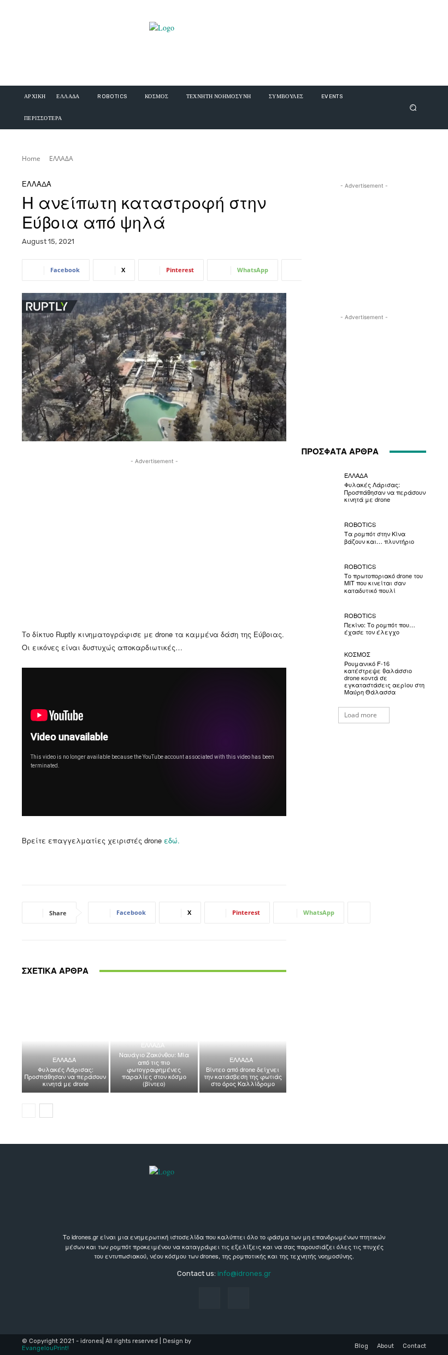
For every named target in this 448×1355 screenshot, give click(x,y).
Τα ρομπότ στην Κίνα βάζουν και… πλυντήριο (379, 537)
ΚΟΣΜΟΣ (357, 654)
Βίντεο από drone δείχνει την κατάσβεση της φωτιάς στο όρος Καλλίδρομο (243, 1076)
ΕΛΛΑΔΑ (61, 158)
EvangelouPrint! (45, 1348)
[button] (413, 107)
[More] (292, 270)
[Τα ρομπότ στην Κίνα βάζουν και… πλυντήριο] (320, 532)
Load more (360, 715)
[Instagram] (238, 1298)
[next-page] (46, 1111)
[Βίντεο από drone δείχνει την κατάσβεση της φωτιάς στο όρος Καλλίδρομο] (242, 1040)
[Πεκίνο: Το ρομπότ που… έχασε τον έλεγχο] (320, 624)
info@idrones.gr (244, 1273)
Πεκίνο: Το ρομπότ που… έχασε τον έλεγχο (379, 628)
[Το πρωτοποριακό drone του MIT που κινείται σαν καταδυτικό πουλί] (320, 578)
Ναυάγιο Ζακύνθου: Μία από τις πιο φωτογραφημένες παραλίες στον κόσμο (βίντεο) (154, 1069)
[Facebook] (209, 1298)
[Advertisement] (154, 543)
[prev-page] (29, 1111)
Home (31, 158)
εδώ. (172, 840)
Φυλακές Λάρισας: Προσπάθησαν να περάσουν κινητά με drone (65, 1076)
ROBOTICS (360, 524)
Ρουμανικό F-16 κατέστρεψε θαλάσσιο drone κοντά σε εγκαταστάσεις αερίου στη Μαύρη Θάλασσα (384, 678)
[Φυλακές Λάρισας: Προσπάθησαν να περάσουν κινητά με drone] (65, 1040)
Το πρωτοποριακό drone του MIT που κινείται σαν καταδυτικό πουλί (383, 582)
